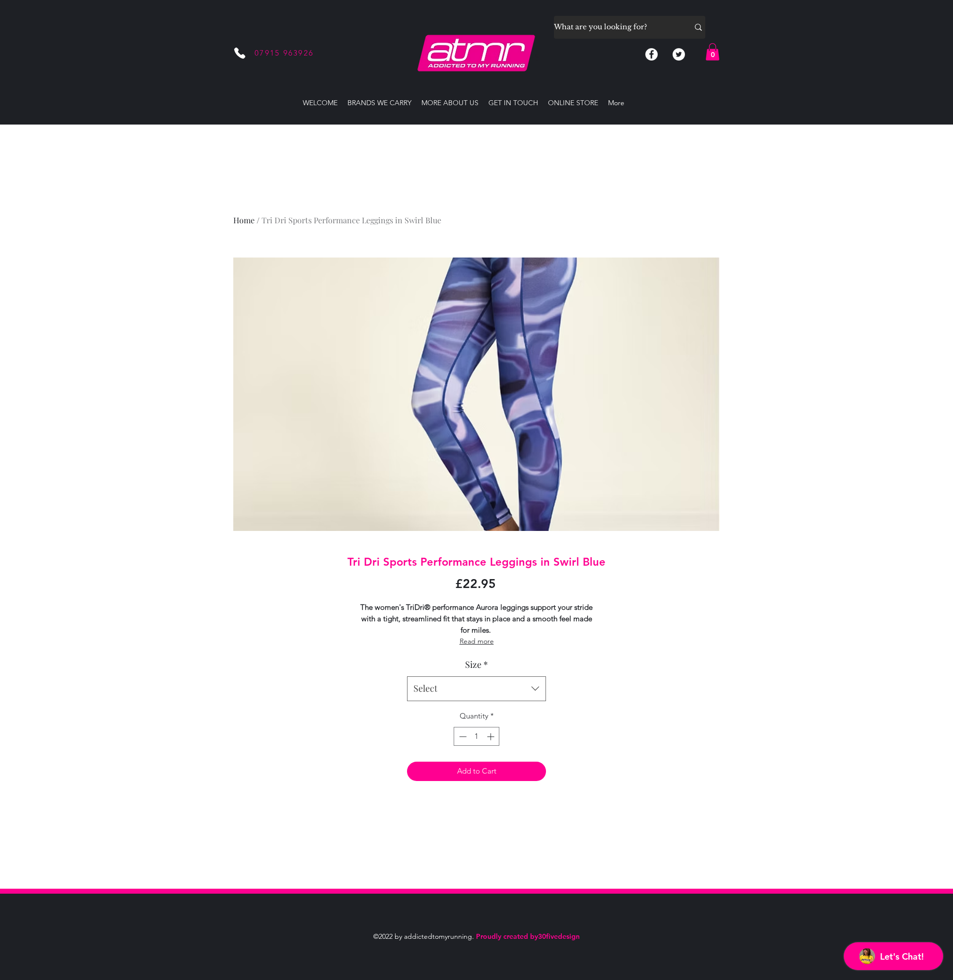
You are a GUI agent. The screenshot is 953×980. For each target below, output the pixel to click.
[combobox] (476, 688)
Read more (477, 641)
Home (244, 220)
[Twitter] (679, 54)
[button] (712, 52)
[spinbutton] (477, 736)
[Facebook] (651, 54)
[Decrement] (462, 736)
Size (476, 664)
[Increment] (491, 736)
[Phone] (239, 53)
